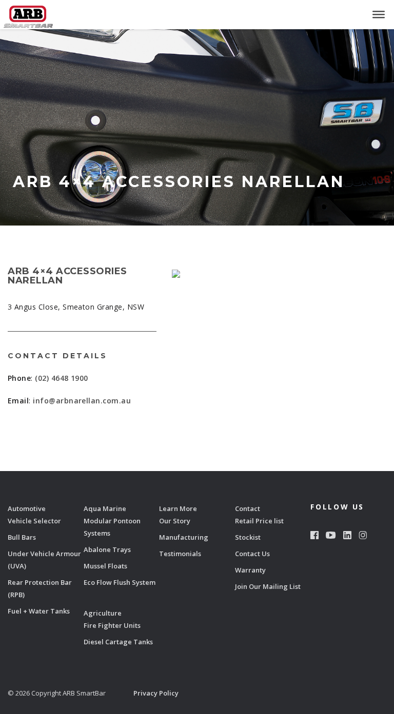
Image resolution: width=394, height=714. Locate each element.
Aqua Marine (105, 508)
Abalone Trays (107, 549)
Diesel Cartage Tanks (118, 641)
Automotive (27, 508)
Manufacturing (183, 537)
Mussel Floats (105, 565)
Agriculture (103, 613)
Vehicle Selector (34, 520)
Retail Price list (259, 520)
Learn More (178, 508)
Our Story (174, 520)
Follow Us (337, 507)
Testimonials (180, 553)
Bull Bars (22, 537)
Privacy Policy (156, 693)
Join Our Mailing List (268, 586)
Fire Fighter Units (112, 625)
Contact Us (252, 553)
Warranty (250, 570)
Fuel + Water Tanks (39, 611)
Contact (247, 508)
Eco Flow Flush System (119, 582)
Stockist (248, 537)
